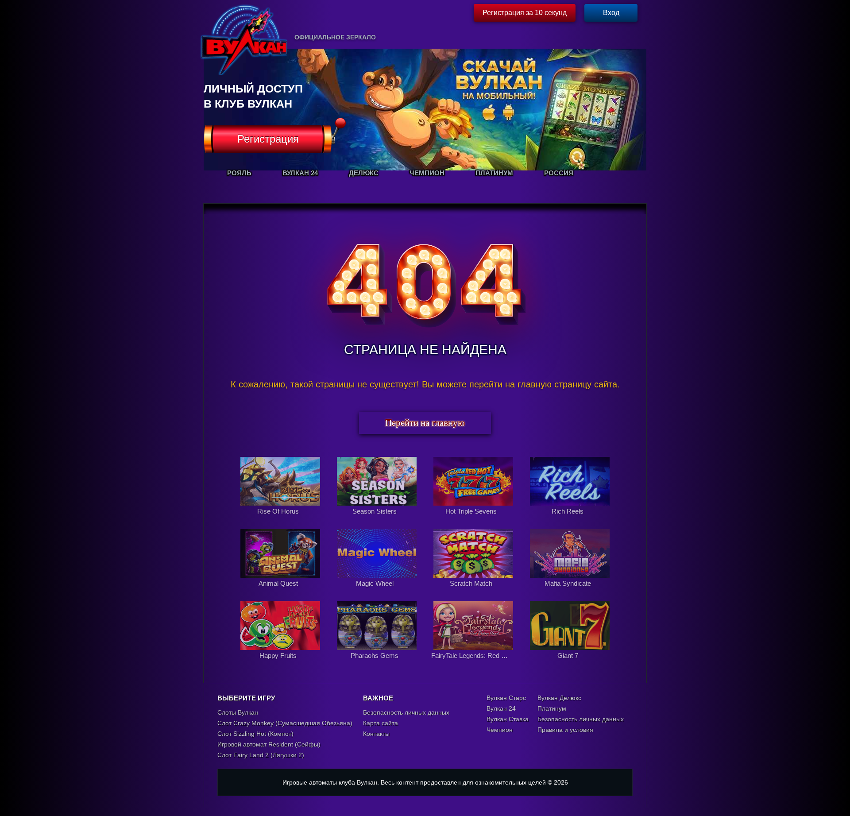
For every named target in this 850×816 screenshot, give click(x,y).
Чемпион (500, 729)
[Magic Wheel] (377, 592)
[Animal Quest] (281, 592)
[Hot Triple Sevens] (474, 520)
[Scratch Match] (474, 592)
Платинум (551, 708)
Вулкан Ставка (508, 719)
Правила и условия (565, 729)
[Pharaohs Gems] (377, 665)
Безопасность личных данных (406, 712)
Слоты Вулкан (237, 712)
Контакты (376, 733)
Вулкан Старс (506, 697)
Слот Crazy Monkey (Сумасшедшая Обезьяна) (284, 723)
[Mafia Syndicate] (569, 592)
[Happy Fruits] (281, 665)
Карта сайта (380, 723)
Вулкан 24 (501, 708)
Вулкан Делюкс (559, 697)
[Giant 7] (569, 665)
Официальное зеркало (335, 37)
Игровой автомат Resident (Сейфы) (269, 744)
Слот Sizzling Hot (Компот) (255, 733)
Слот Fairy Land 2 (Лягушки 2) (260, 754)
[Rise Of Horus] (281, 520)
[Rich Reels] (569, 520)
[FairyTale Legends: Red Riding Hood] (474, 665)
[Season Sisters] (377, 520)
